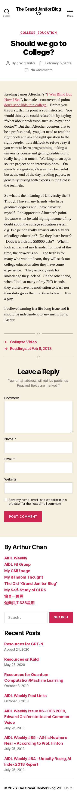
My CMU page (17, 571)
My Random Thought (23, 577)
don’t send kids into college (25, 105)
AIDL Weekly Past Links (25, 695)
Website (10, 479)
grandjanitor (25, 63)
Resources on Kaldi (22, 659)
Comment (11, 398)
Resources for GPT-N (23, 644)
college (28, 32)
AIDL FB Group (17, 564)
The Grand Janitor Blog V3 (38, 11)
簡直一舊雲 (13, 596)
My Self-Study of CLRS (25, 590)
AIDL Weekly (15, 558)
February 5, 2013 (58, 63)
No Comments (41, 70)
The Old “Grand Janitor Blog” (30, 583)
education (47, 32)
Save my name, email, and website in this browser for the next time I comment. (38, 502)
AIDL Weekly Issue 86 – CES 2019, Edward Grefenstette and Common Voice (36, 717)
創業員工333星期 (19, 602)
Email (9, 459)
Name (10, 439)
